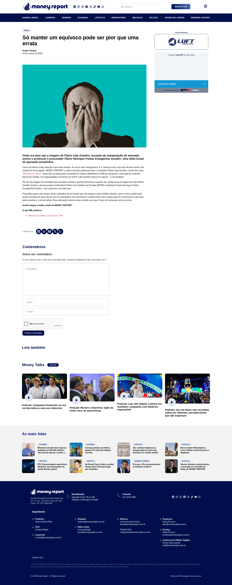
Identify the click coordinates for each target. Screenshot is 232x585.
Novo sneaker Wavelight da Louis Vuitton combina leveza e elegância (194, 450)
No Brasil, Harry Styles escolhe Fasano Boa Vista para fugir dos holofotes (99, 466)
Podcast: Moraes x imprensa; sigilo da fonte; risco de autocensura (91, 409)
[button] (38, 231)
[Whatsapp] (103, 7)
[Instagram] (78, 7)
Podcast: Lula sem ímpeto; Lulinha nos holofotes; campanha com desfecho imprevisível (139, 406)
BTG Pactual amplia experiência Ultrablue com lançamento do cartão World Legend (52, 466)
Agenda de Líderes (142, 461)
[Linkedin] (74, 7)
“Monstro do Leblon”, (32, 174)
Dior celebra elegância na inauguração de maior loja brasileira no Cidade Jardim (145, 450)
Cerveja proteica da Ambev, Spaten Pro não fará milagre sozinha (98, 450)
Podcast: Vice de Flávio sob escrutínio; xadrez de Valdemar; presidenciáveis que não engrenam (187, 413)
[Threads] (82, 7)
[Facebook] (86, 7)
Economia (43, 444)
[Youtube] (99, 7)
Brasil (26, 30)
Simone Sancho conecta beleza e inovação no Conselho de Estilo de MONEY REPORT (194, 466)
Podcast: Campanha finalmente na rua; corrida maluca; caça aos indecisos (44, 406)
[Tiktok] (95, 7)
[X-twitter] (91, 7)
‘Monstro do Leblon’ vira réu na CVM (45, 215)
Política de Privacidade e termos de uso (185, 576)
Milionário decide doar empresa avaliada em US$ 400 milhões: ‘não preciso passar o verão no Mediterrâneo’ (52, 451)
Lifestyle (138, 444)
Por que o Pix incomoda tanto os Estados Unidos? (146, 465)
